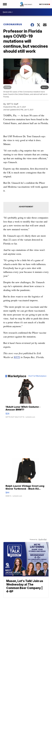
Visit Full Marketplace (37, 376)
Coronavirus (12, 24)
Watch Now (44, 4)
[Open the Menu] (4, 4)
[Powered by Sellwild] (42, 540)
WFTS (17, 357)
